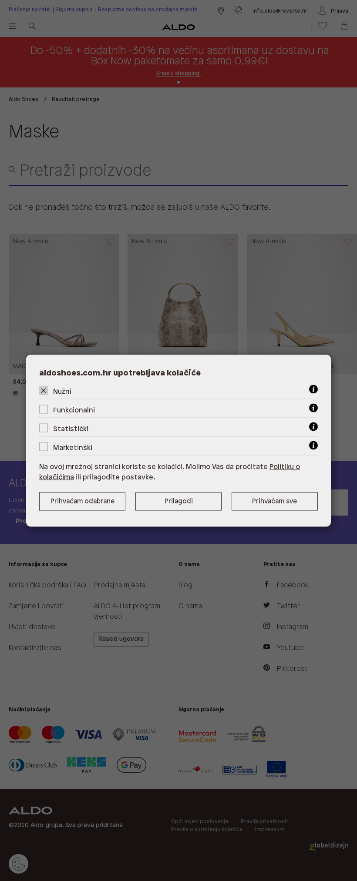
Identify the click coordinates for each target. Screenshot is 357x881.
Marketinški (72, 447)
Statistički (70, 428)
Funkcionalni (74, 410)
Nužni (62, 391)
